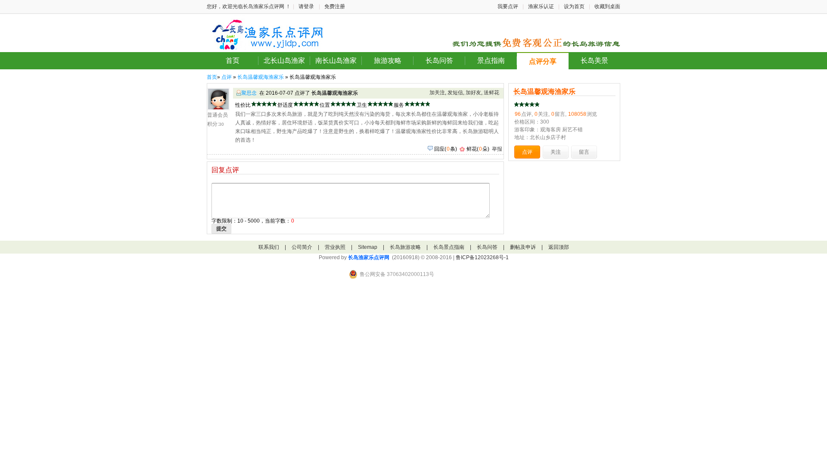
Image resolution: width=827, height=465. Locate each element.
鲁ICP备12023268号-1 (482, 257)
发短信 (455, 93)
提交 (221, 229)
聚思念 (249, 93)
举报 (497, 149)
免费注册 (334, 6)
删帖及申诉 (523, 247)
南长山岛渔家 (336, 60)
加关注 (437, 93)
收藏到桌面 (607, 6)
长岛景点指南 (448, 247)
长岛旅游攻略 (405, 247)
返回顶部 (558, 247)
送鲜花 (491, 93)
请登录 (306, 6)
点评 (226, 77)
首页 (232, 60)
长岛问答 (439, 60)
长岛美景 (594, 60)
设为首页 (574, 6)
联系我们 (268, 247)
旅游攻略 (387, 60)
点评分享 (543, 61)
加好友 (473, 93)
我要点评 (507, 6)
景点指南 (491, 60)
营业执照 (335, 247)
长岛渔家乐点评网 (368, 257)
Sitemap (367, 247)
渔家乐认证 (541, 6)
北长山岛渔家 (284, 60)
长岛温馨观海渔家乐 (260, 77)
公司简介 (302, 247)
